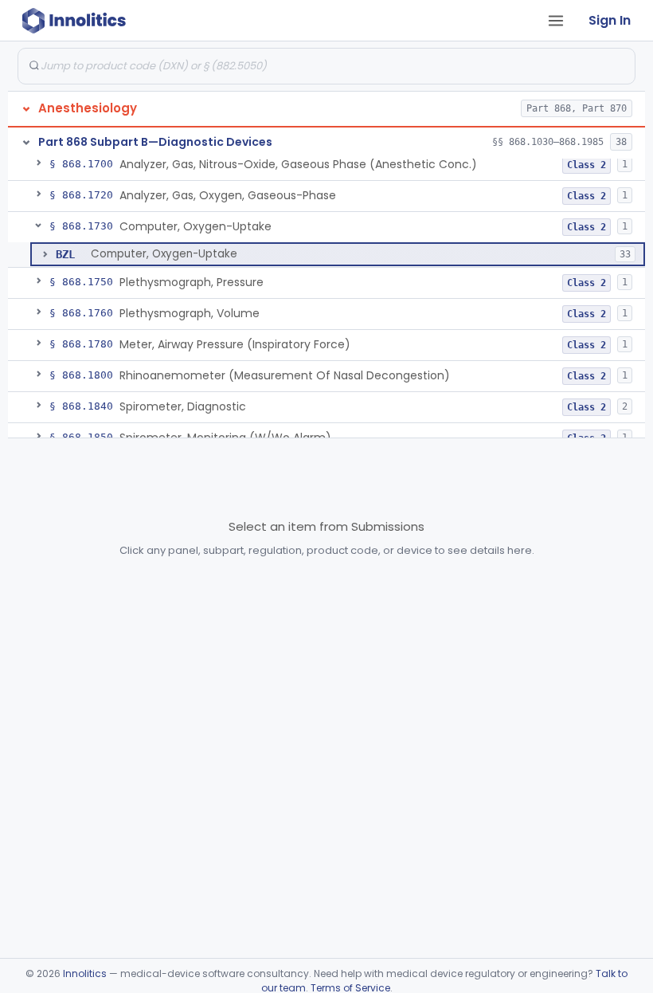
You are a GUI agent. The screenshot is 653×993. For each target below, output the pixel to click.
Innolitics (85, 973)
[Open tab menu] (555, 20)
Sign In (609, 20)
